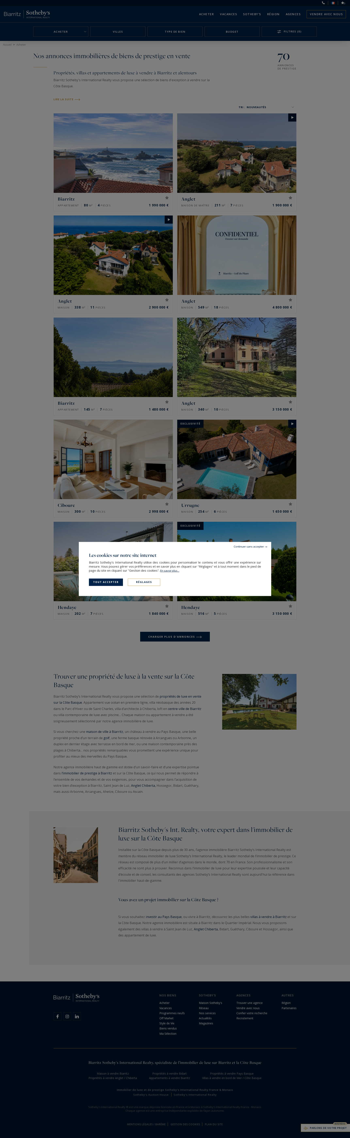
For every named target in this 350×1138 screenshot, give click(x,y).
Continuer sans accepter (249, 546)
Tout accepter (106, 582)
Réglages (144, 582)
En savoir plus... (169, 570)
